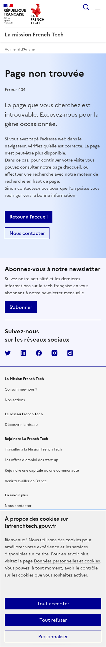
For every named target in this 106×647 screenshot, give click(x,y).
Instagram (54, 353)
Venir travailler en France (26, 481)
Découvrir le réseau (21, 424)
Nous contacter (27, 233)
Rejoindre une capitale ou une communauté (42, 470)
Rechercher (86, 7)
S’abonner (20, 307)
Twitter (8, 353)
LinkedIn (23, 353)
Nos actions (15, 400)
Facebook (39, 353)
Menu (98, 7)
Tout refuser (53, 620)
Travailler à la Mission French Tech (33, 449)
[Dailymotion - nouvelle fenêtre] (70, 353)
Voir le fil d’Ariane (20, 49)
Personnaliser (53, 636)
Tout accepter (53, 603)
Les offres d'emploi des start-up (31, 460)
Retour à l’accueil (28, 216)
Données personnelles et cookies (67, 561)
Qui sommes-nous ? (21, 389)
